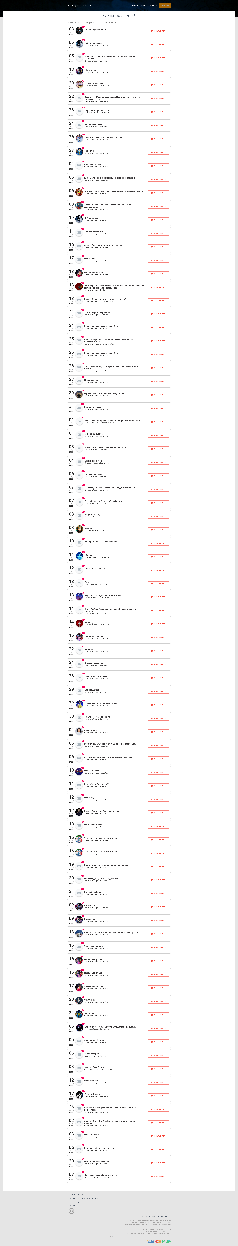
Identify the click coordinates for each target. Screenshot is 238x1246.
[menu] (68, 5)
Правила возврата (75, 1202)
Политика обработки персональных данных (84, 1198)
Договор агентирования (77, 1194)
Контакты (72, 1206)
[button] (76, 22)
